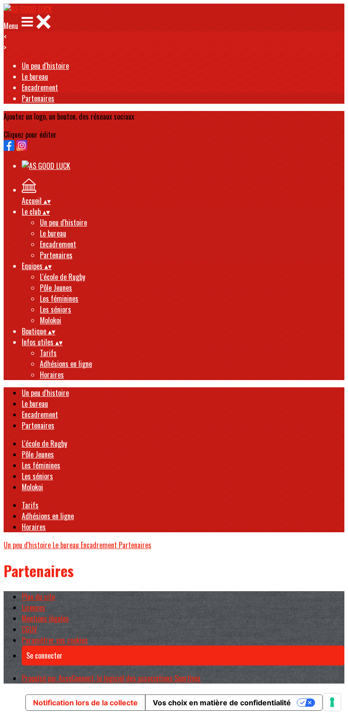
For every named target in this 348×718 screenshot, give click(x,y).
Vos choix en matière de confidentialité (222, 702)
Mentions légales (45, 618)
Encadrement (40, 87)
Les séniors (55, 309)
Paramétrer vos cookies (55, 640)
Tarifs (48, 352)
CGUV (29, 629)
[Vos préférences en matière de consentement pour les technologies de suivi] (332, 702)
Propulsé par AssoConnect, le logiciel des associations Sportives (111, 678)
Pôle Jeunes (56, 287)
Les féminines (59, 298)
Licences (33, 607)
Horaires (52, 374)
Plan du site (38, 596)
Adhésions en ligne (66, 363)
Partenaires (38, 98)
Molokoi (50, 320)
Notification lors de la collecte (85, 702)
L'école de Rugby (62, 276)
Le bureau (35, 76)
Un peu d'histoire (45, 65)
